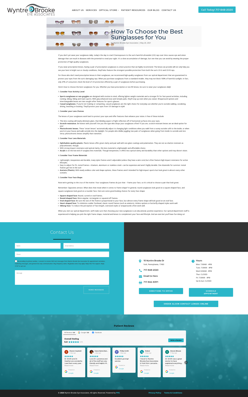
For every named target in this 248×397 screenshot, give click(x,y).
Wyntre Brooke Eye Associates (125, 43)
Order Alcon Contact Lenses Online (186, 304)
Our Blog (153, 10)
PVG (118, 393)
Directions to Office (161, 291)
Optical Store (108, 10)
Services (91, 10)
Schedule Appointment (211, 292)
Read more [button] (68, 365)
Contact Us (169, 10)
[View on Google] (66, 352)
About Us (78, 10)
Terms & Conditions (173, 393)
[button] (62, 362)
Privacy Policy (155, 393)
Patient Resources (133, 10)
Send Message (96, 290)
